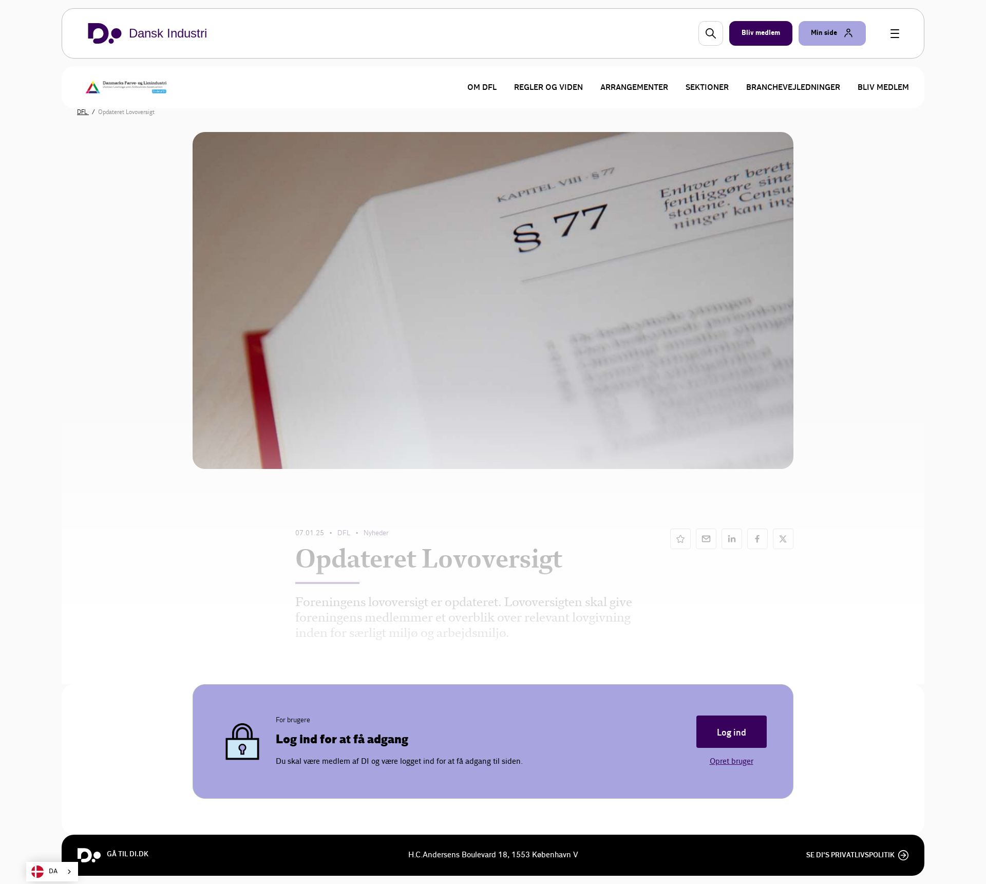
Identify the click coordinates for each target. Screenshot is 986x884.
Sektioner (707, 87)
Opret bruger (731, 761)
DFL (83, 112)
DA (53, 871)
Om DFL (482, 87)
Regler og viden (548, 87)
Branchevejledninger (793, 87)
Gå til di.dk (127, 854)
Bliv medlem (883, 87)
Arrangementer (634, 87)
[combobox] (52, 871)
